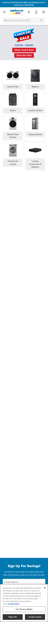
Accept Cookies (35, 617)
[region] (24, 603)
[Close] (45, 588)
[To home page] (16, 12)
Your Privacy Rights (24, 609)
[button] (4, 12)
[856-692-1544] (36, 12)
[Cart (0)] (44, 12)
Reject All (13, 617)
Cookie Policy (13, 604)
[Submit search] (41, 20)
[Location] (29, 12)
